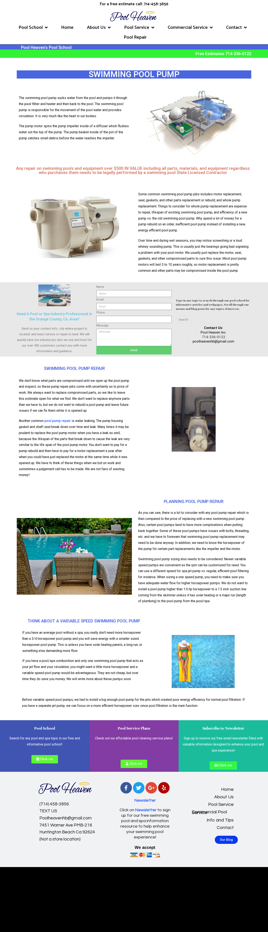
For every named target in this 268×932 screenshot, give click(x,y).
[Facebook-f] (126, 788)
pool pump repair (57, 421)
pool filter (31, 104)
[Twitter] (138, 788)
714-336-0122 (213, 337)
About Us (96, 27)
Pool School (31, 27)
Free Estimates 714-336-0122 (223, 53)
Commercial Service (188, 27)
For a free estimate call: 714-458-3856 (134, 4)
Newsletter (145, 800)
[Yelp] (164, 788)
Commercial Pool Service (209, 812)
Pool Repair (135, 37)
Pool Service (136, 27)
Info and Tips (220, 820)
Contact (234, 27)
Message (102, 325)
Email (100, 299)
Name (100, 286)
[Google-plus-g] (151, 788)
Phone (100, 312)
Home (67, 27)
